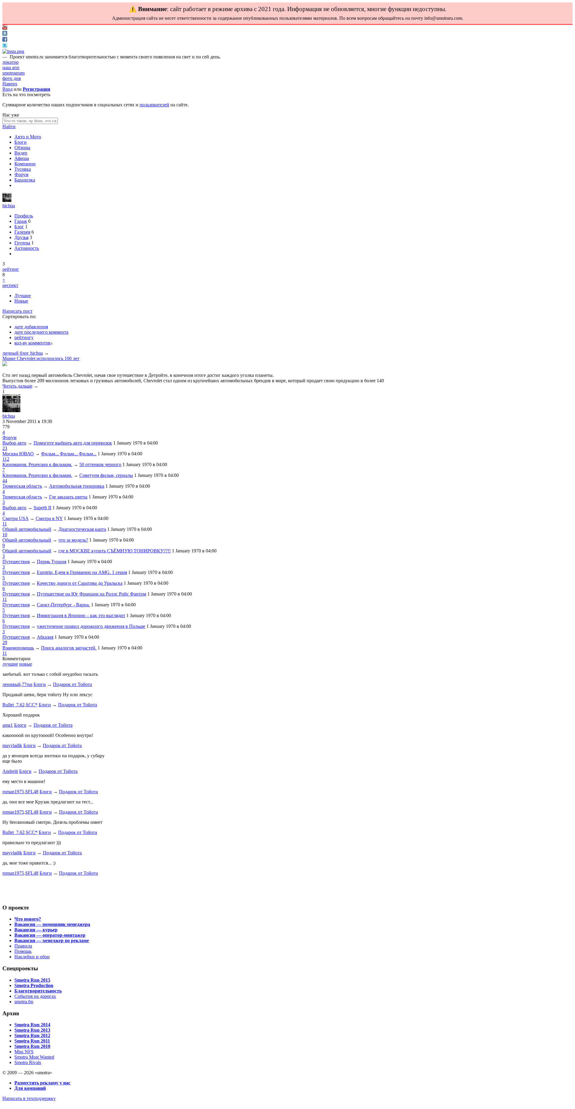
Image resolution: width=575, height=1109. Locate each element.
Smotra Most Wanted (34, 1057)
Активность (26, 248)
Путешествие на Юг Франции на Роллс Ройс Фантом (91, 593)
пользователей (154, 104)
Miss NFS (24, 1051)
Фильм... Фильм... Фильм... (68, 453)
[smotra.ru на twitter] (4, 46)
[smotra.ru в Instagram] (13, 51)
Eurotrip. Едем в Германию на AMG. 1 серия (82, 572)
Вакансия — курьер (36, 929)
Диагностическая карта (82, 529)
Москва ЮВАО (18, 453)
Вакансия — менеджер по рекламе (51, 940)
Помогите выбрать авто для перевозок (73, 442)
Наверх (9, 83)
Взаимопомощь (18, 647)
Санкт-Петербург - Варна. (63, 604)
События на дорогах (35, 996)
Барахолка (24, 179)
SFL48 (31, 791)
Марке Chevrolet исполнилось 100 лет (40, 358)
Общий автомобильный (26, 529)
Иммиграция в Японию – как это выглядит (81, 615)
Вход (7, 89)
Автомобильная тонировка (76, 486)
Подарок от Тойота (72, 684)
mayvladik (12, 745)
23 (4, 448)
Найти (9, 126)
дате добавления (31, 326)
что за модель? (73, 540)
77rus (27, 684)
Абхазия (45, 637)
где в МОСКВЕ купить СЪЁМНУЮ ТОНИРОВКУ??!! (114, 550)
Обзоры (22, 147)
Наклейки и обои (32, 956)
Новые (21, 300)
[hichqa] (6, 200)
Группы (22, 242)
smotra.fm (23, 1001)
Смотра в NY (49, 518)
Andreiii (10, 771)
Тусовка (22, 169)
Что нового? (27, 918)
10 (4, 534)
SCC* (31, 704)
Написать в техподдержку (29, 1098)
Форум (21, 174)
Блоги (20, 142)
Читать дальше (17, 386)
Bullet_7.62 (13, 704)
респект (10, 285)
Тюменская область (22, 486)
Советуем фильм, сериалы (106, 475)
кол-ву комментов (32, 342)
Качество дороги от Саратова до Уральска (79, 583)
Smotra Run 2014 (32, 1024)
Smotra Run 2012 (32, 1035)
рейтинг (10, 269)
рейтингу (24, 337)
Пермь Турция (51, 561)
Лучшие (22, 295)
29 (4, 642)
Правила (23, 945)
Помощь (22, 951)
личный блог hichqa (22, 353)
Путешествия (16, 561)
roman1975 (13, 791)
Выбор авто (14, 442)
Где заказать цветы (68, 496)
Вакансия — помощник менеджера (52, 924)
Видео (20, 152)
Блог (19, 226)
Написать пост (17, 311)
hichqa (8, 205)
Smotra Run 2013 (32, 1030)
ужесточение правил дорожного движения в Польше (91, 626)
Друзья (21, 237)
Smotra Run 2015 (32, 980)
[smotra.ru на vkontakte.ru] (4, 34)
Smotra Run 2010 (32, 1046)
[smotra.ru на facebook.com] (4, 40)
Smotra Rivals (27, 1062)
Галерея (22, 232)
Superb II (42, 507)
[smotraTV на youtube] (4, 28)
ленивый (11, 684)
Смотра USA (15, 518)
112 (5, 459)
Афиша (21, 158)
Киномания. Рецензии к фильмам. (37, 464)
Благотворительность (38, 990)
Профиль (23, 215)
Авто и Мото (27, 136)
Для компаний (30, 1088)
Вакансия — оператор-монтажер (49, 935)
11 (4, 523)
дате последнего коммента (41, 332)
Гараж (20, 221)
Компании (25, 163)
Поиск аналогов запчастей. (68, 647)
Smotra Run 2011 (32, 1040)
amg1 (7, 725)
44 (4, 480)
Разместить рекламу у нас (42, 1082)
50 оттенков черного (100, 464)
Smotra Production (33, 985)
